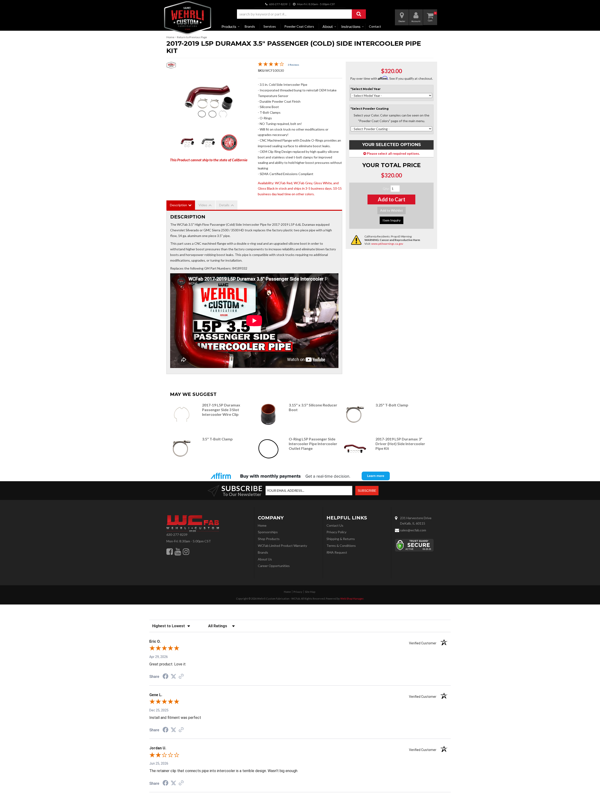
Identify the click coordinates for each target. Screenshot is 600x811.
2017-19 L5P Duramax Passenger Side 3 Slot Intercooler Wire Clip (221, 410)
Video (203, 205)
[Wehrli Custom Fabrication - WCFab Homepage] (187, 17)
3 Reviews (293, 64)
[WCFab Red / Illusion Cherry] (208, 101)
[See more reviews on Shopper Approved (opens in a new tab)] (181, 677)
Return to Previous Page (192, 37)
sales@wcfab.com (413, 530)
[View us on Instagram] (186, 551)
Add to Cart (391, 199)
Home (170, 37)
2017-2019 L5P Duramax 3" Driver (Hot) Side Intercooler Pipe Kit (400, 444)
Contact (375, 26)
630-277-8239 (177, 535)
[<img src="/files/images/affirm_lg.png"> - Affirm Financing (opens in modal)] (300, 476)
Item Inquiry (391, 220)
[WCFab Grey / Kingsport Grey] (208, 142)
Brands (250, 26)
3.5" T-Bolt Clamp (217, 439)
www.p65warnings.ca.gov (387, 243)
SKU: (261, 70)
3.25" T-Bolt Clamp (391, 405)
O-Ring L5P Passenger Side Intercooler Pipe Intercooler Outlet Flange (313, 444)
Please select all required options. (393, 153)
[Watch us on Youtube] (178, 551)
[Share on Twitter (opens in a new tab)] (173, 676)
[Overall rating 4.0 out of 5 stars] (271, 65)
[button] (301, 14)
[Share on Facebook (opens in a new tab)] (165, 677)
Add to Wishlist (391, 210)
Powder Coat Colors (299, 26)
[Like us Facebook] (169, 551)
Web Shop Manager (352, 598)
